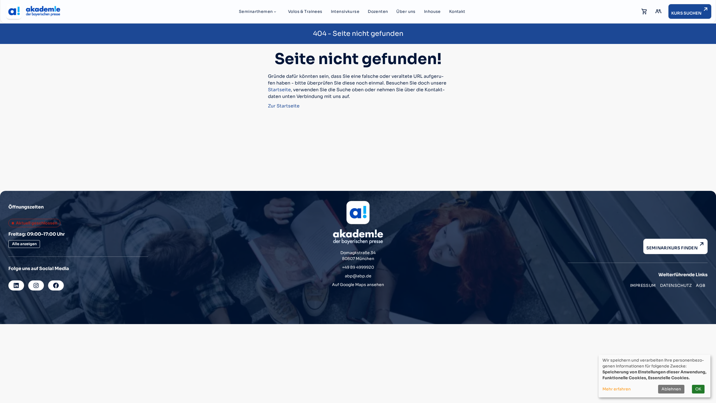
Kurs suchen (686, 13)
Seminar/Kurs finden (672, 247)
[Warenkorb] (644, 11)
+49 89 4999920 (358, 267)
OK (698, 389)
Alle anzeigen (24, 244)
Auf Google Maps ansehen (358, 284)
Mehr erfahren (616, 389)
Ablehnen (671, 389)
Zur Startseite (284, 106)
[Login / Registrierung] (658, 11)
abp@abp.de (358, 275)
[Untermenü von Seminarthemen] (275, 11)
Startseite (279, 90)
